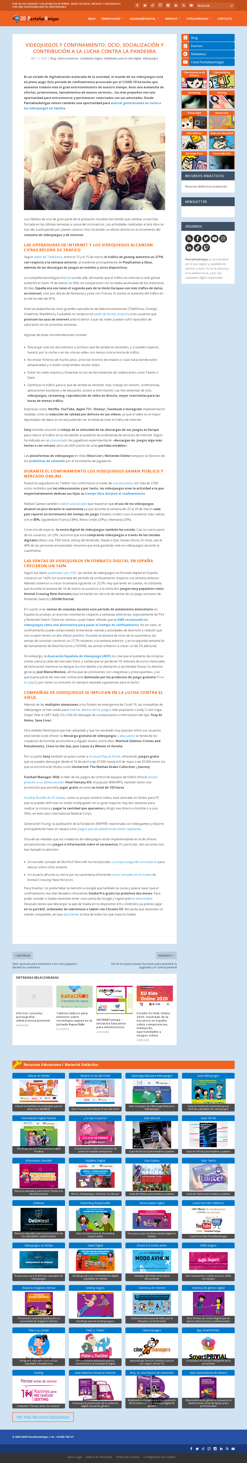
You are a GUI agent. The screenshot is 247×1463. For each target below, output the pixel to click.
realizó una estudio (73, 504)
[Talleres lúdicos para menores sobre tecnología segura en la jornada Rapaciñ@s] (74, 996)
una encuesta (122, 483)
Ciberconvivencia (67, 58)
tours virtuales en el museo (132, 874)
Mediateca (198, 54)
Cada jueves (126, 736)
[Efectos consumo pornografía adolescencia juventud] (34, 996)
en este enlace (142, 898)
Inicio (92, 18)
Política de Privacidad (99, 1457)
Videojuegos (150, 58)
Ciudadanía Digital (142, 18)
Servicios (171, 18)
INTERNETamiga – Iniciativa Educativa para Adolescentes (111, 1023)
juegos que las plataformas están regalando (109, 829)
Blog (53, 58)
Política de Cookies (128, 1457)
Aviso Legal (75, 1457)
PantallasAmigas (196, 259)
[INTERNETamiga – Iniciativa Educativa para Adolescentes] (114, 1000)
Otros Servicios (197, 18)
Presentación (110, 18)
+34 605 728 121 (65, 1437)
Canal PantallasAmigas (207, 62)
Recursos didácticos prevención (206, 186)
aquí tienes (71, 914)
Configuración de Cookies (160, 1457)
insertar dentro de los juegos (90, 710)
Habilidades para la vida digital (122, 58)
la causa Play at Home (104, 756)
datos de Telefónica (48, 257)
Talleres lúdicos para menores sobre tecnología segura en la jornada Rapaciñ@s (74, 1018)
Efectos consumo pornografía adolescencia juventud (33, 1016)
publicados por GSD (62, 573)
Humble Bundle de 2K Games (45, 798)
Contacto (224, 18)
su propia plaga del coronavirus (134, 862)
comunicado (59, 440)
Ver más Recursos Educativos (43, 1417)
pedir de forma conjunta (111, 314)
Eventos (197, 46)
